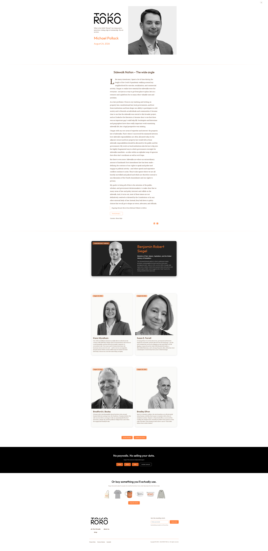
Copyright (109, 541)
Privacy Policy (165, 525)
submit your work (140, 437)
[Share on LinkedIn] (154, 223)
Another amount (145, 464)
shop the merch (134, 503)
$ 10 (135, 464)
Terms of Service (101, 541)
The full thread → (116, 213)
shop (95, 532)
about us (106, 529)
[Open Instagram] (157, 224)
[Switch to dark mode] (261, 2)
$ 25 (127, 464)
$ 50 (120, 464)
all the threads (127, 437)
